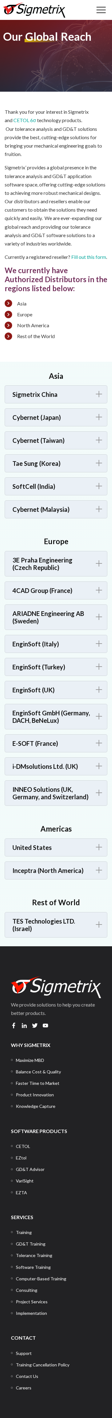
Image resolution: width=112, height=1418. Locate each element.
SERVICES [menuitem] (22, 1217)
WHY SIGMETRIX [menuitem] (30, 1045)
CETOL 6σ (24, 120)
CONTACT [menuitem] (23, 1338)
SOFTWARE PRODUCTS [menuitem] (39, 1131)
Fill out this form (88, 257)
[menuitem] (30, 1060)
